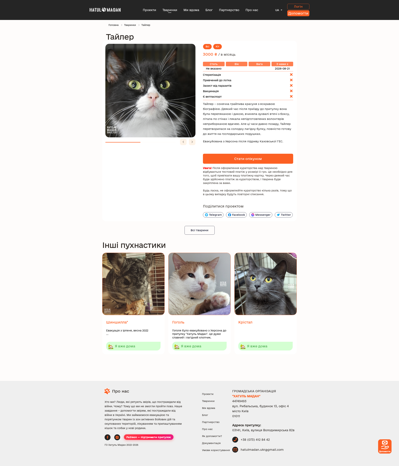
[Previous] (183, 142)
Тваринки (169, 10)
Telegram (215, 214)
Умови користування (216, 450)
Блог (209, 10)
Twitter (286, 214)
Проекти (149, 10)
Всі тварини (199, 230)
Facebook (238, 214)
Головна (113, 25)
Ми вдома (191, 10)
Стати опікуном (248, 159)
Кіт (217, 46)
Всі (207, 46)
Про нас (251, 10)
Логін (298, 6)
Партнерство (229, 10)
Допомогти (298, 13)
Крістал (245, 322)
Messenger (263, 214)
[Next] (192, 142)
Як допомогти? (212, 436)
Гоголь (178, 322)
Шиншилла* (117, 322)
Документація (211, 443)
